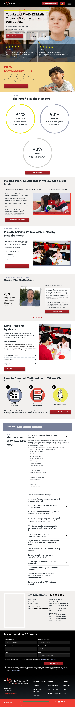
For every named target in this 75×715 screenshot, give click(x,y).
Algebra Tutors (36, 427)
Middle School (9, 359)
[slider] (50, 213)
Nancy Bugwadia (9, 298)
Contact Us (36, 695)
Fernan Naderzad (9, 300)
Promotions (26, 427)
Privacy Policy (53, 659)
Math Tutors (54, 693)
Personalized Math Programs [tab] (58, 189)
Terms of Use (44, 659)
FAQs (65, 689)
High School (8, 364)
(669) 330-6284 (8, 690)
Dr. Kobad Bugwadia (7, 294)
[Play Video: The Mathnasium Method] (51, 202)
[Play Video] (34, 213)
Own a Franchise (52, 689)
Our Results (51, 681)
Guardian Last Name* (44, 639)
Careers (65, 681)
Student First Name (10, 646)
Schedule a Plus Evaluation (16, 86)
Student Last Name (43, 646)
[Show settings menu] (65, 213)
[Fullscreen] (68, 213)
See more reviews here (29, 58)
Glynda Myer (8, 303)
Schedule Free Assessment (50, 3)
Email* (40, 652)
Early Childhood (10, 342)
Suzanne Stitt (8, 306)
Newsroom (66, 685)
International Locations (37, 690)
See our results (37, 172)
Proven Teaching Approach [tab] (13, 189)
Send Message (53, 663)
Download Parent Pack (10, 693)
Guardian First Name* (11, 639)
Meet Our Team (57, 311)
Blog (64, 693)
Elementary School (11, 355)
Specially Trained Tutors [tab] (34, 189)
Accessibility (7, 701)
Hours (19, 427)
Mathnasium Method (39, 681)
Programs (36, 685)
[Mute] (63, 213)
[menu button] (62, 3)
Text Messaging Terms (14, 670)
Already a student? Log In (40, 36)
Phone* (7, 652)
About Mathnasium (53, 685)
